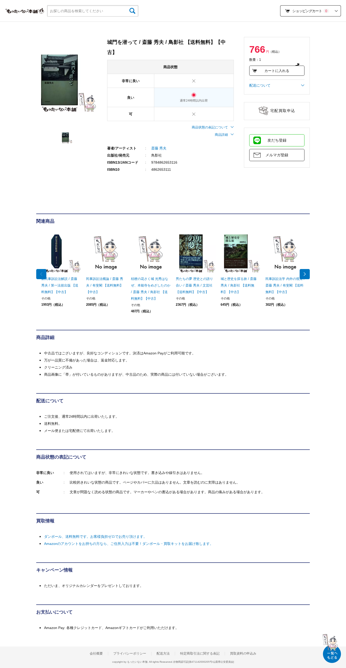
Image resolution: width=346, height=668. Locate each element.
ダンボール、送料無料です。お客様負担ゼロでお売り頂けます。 (95, 537)
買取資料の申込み (243, 653)
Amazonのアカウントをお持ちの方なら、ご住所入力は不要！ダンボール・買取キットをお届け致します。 (128, 544)
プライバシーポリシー (129, 653)
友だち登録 (276, 140)
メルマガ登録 (276, 155)
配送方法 (163, 653)
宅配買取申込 (282, 110)
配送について (260, 85)
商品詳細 (221, 135)
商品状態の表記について (210, 127)
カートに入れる (276, 71)
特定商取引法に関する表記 (200, 653)
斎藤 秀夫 (158, 148)
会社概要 (96, 653)
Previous (41, 274)
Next (305, 274)
